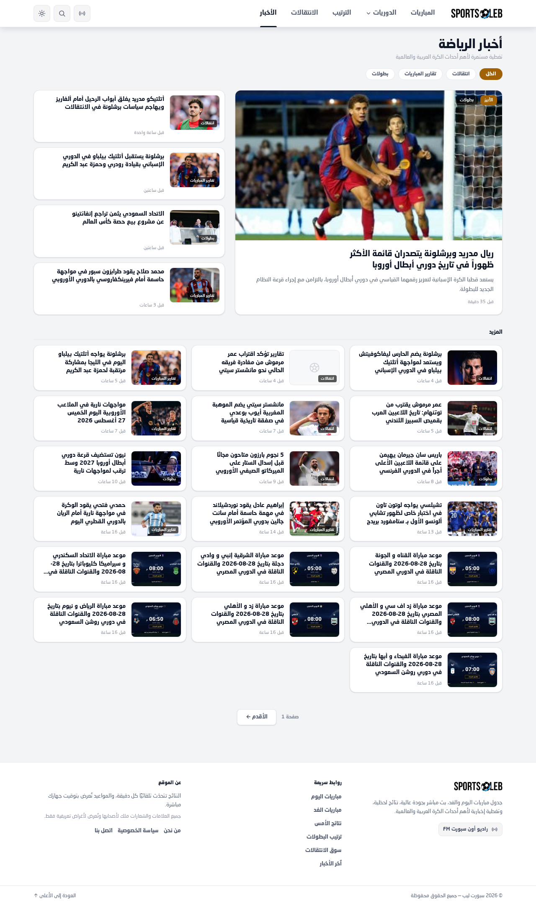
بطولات (380, 74)
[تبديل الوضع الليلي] (42, 13)
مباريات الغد (328, 810)
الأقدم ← (257, 717)
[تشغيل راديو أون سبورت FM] (82, 13)
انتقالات (461, 74)
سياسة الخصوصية (138, 831)
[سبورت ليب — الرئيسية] (476, 13)
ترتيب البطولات (324, 837)
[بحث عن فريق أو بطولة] (62, 13)
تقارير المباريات (420, 74)
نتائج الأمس (328, 823)
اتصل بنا (104, 831)
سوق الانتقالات (323, 850)
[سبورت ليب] (428, 786)
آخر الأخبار (331, 864)
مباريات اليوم (326, 797)
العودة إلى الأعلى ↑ (55, 895)
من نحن (172, 831)
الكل (491, 74)
